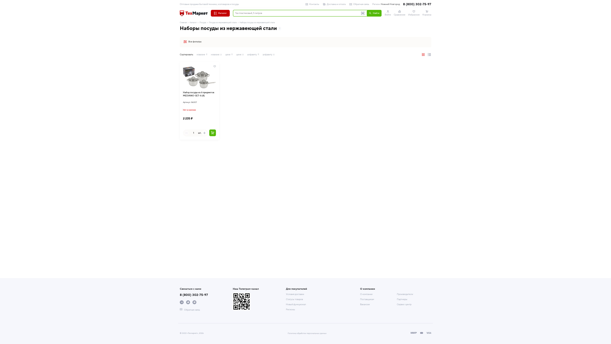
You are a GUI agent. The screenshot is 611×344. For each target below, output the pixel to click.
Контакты (314, 4)
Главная (183, 22)
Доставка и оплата (336, 4)
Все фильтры (195, 41)
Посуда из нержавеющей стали (223, 22)
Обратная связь (361, 4)
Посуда (203, 22)
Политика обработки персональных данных (307, 333)
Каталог (193, 22)
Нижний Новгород (390, 4)
